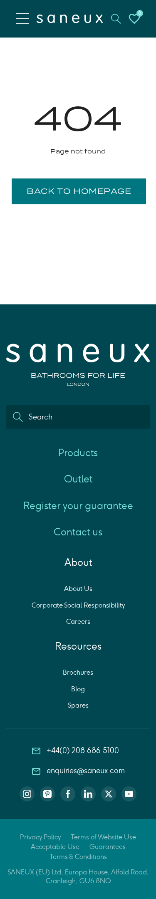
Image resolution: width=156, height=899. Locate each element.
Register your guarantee (78, 506)
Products (78, 453)
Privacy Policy (40, 837)
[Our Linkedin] (88, 793)
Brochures (78, 672)
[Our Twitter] (108, 793)
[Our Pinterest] (47, 793)
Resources (78, 646)
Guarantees (107, 847)
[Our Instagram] (27, 793)
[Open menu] (22, 18)
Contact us (78, 532)
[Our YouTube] (128, 793)
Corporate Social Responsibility (78, 605)
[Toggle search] (116, 18)
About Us (78, 589)
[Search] (18, 417)
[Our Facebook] (67, 793)
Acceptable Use (55, 847)
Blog (78, 689)
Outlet (78, 479)
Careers (78, 621)
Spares (78, 705)
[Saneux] (70, 19)
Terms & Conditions (78, 857)
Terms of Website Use (103, 837)
